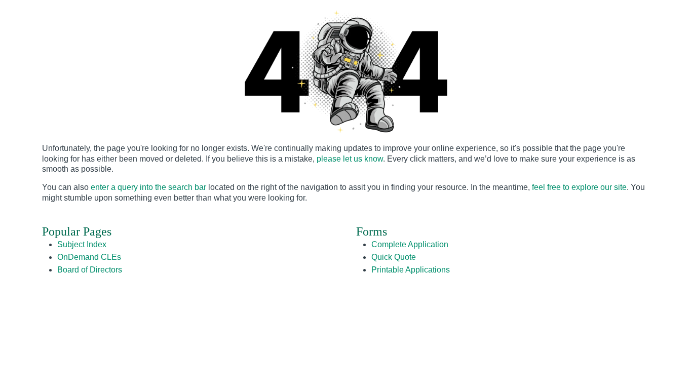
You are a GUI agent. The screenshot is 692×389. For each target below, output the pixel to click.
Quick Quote (393, 257)
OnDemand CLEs (89, 257)
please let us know (350, 158)
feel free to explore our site (579, 187)
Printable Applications (410, 269)
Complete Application (409, 244)
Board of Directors (89, 269)
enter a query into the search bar (148, 187)
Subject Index (81, 244)
